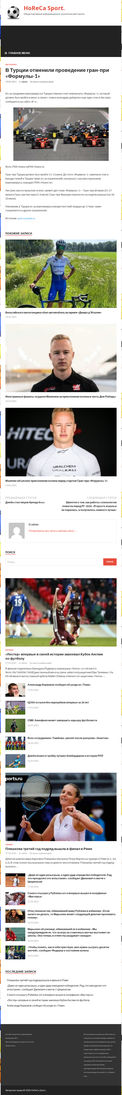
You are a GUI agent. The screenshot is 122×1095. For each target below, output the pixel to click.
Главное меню (19, 52)
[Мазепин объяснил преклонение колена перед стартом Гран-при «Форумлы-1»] (61, 477)
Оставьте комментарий (42, 81)
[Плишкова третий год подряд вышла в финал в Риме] (61, 841)
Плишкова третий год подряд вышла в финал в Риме (48, 849)
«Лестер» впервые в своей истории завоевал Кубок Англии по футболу (48, 1000)
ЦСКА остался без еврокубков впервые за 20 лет (58, 702)
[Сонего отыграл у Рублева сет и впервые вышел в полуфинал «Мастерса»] (15, 904)
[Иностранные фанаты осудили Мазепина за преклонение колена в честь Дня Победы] (61, 392)
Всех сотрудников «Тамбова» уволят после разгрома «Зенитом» (68, 737)
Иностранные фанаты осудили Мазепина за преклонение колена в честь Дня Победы (60, 396)
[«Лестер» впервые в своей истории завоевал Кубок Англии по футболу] (61, 647)
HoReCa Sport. (44, 8)
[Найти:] (61, 561)
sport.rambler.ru (26, 218)
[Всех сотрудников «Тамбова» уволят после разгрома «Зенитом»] (15, 749)
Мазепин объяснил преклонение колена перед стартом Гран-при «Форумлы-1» (56, 480)
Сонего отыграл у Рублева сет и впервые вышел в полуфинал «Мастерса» (50, 994)
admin (25, 81)
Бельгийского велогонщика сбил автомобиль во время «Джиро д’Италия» (53, 312)
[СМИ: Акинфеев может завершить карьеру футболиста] (15, 731)
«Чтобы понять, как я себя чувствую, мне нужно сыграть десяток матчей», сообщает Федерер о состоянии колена (68, 949)
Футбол (9, 650)
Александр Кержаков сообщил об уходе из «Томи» (59, 684)
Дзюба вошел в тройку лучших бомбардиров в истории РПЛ (65, 755)
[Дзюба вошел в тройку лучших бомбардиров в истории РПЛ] (15, 766)
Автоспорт (11, 65)
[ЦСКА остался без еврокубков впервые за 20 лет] (15, 713)
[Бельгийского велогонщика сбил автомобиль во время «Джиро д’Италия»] (61, 308)
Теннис (9, 845)
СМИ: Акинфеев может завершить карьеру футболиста (62, 720)
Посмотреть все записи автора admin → (53, 530)
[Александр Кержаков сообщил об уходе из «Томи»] (15, 695)
